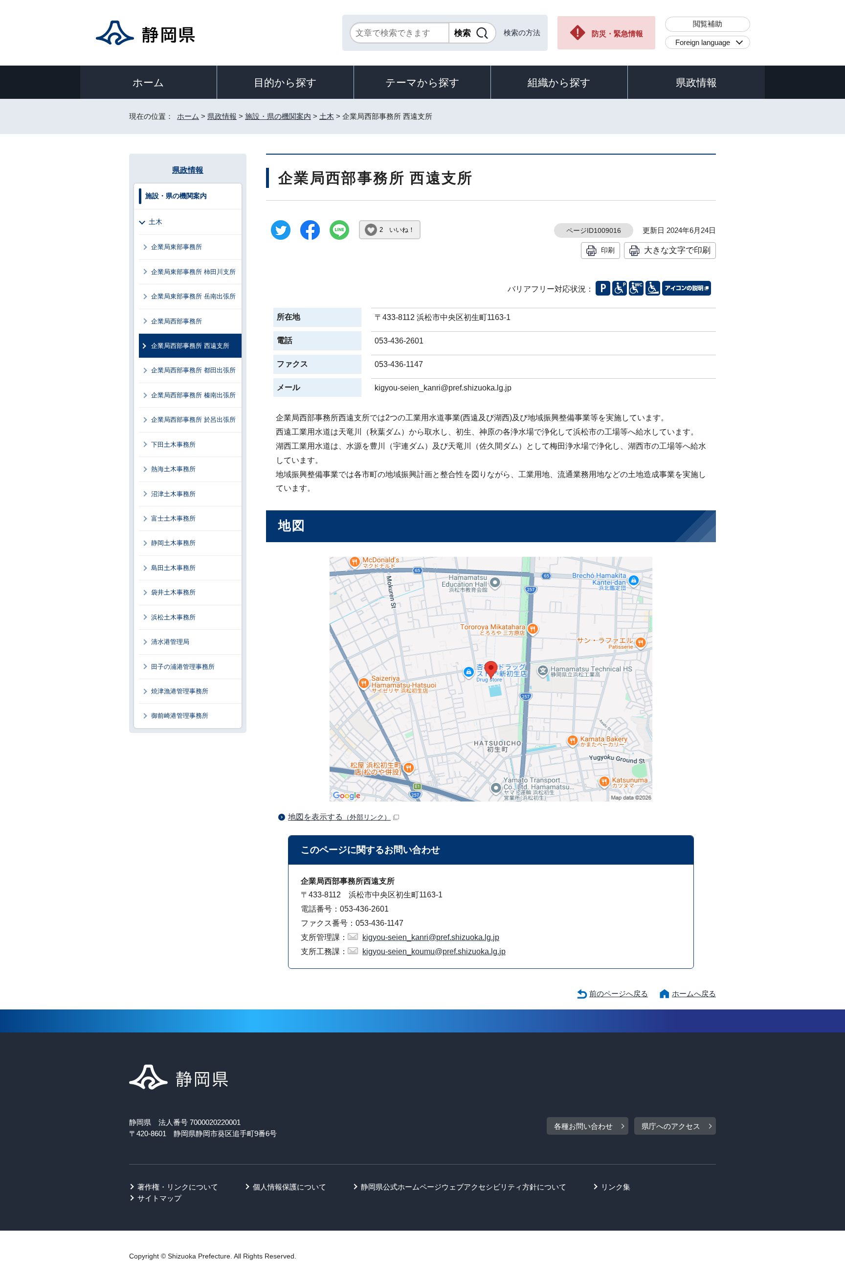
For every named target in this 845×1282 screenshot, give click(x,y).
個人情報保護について (289, 1187)
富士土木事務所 (173, 518)
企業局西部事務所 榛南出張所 (193, 395)
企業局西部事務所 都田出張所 (193, 370)
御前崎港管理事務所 (179, 715)
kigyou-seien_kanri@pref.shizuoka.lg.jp (430, 937)
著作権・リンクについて (177, 1187)
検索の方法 (522, 32)
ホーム (148, 82)
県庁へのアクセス (671, 1126)
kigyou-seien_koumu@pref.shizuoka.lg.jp (434, 951)
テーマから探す (422, 82)
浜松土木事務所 (173, 617)
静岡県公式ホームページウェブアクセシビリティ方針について (463, 1187)
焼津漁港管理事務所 (179, 691)
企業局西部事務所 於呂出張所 (193, 419)
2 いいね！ (397, 229)
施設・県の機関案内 (278, 116)
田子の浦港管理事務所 (183, 666)
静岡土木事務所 (173, 543)
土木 (326, 116)
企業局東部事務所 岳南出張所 (193, 296)
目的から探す (285, 82)
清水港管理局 (170, 641)
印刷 (608, 250)
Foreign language (702, 42)
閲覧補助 (707, 24)
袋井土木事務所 (173, 592)
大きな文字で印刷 (677, 250)
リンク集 (615, 1187)
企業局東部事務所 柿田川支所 (193, 271)
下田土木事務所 (173, 444)
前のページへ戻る (618, 993)
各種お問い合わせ (583, 1126)
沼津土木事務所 (173, 494)
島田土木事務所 (173, 568)
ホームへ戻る (694, 993)
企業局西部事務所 (176, 321)
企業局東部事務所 (176, 247)
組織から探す (559, 82)
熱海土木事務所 (173, 469)
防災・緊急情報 (617, 33)
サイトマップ (159, 1198)
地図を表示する (339, 817)
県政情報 (696, 82)
